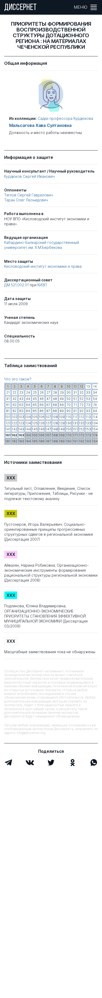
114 (95, 417)
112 (81, 417)
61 (8, 405)
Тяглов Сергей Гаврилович (28, 195)
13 (88, 386)
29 (62, 392)
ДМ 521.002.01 (17, 285)
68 (55, 405)
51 (75, 399)
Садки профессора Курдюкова (65, 118)
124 (28, 423)
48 (55, 399)
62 (14, 405)
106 (41, 417)
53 (88, 399)
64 (28, 405)
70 (69, 405)
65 (35, 405)
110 (68, 417)
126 (41, 423)
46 (41, 399)
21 (8, 392)
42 (14, 399)
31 (75, 392)
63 (21, 405)
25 (35, 392)
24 (28, 392)
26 (42, 392)
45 (35, 399)
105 (35, 417)
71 (75, 405)
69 (62, 405)
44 (28, 399)
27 (48, 392)
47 (48, 399)
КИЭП (42, 285)
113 (88, 417)
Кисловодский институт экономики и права (43, 266)
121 (7, 423)
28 (55, 392)
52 (81, 399)
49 (62, 399)
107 (48, 417)
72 (81, 405)
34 (95, 392)
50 (68, 399)
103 (21, 417)
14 (95, 386)
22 (14, 392)
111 (75, 417)
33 (88, 392)
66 (41, 405)
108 (55, 417)
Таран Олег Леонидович (26, 200)
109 (62, 417)
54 (95, 399)
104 (28, 417)
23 (21, 392)
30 (68, 392)
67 (48, 405)
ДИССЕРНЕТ (20, 7)
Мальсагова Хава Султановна (40, 125)
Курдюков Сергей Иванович (29, 176)
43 (21, 399)
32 (81, 392)
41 (8, 399)
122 (14, 423)
